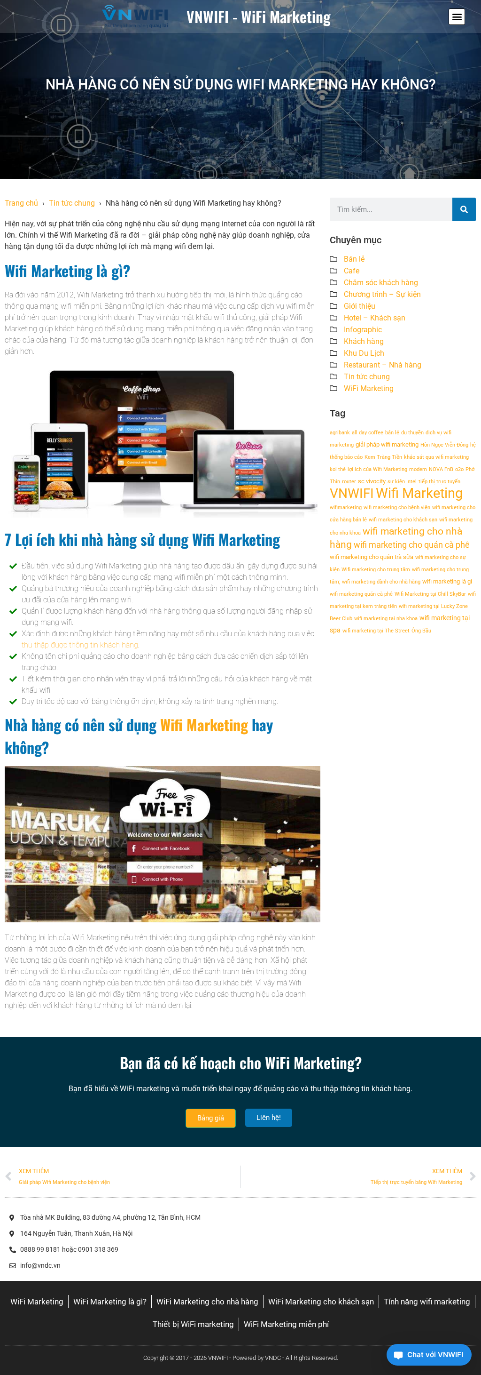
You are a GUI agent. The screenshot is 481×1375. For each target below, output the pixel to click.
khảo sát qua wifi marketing (436, 457)
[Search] (464, 209)
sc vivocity (372, 481)
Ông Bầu (421, 631)
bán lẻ (392, 433)
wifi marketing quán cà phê (361, 594)
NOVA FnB (441, 469)
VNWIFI (352, 493)
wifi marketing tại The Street (376, 631)
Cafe (351, 270)
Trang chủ (21, 203)
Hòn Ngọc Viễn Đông (444, 445)
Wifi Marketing (204, 724)
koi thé (338, 469)
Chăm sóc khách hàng (381, 282)
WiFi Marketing (369, 388)
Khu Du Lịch (364, 353)
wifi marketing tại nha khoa (386, 619)
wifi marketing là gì (447, 581)
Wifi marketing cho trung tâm (375, 570)
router (349, 482)
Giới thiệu (359, 306)
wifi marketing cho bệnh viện (397, 507)
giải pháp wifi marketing (387, 444)
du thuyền (412, 433)
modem (418, 469)
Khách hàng (364, 341)
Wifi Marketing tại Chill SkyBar (430, 594)
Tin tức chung (72, 203)
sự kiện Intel (402, 482)
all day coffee (367, 433)
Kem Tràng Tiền (383, 457)
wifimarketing (346, 507)
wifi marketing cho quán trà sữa (371, 556)
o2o (459, 469)
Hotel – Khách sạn (374, 317)
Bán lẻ (354, 259)
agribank (340, 433)
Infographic (363, 329)
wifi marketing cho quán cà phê (412, 545)
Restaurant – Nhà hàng (382, 364)
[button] (457, 16)
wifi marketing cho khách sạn (403, 520)
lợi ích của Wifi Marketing (377, 469)
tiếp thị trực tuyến (439, 482)
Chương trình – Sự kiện (382, 294)
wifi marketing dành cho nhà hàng (381, 582)
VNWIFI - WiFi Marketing (258, 16)
